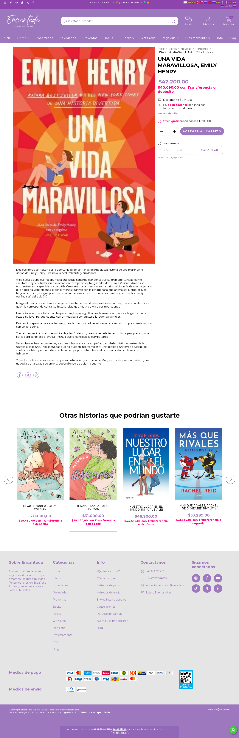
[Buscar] (173, 21)
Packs (127, 38)
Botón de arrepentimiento (97, 712)
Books (109, 38)
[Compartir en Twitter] (28, 376)
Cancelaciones (106, 606)
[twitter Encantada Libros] (28, 2)
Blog (232, 38)
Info (220, 38)
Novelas (186, 48)
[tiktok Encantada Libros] (22, 2)
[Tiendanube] (218, 710)
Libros (22, 38)
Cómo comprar (106, 578)
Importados (44, 38)
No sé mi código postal (170, 157)
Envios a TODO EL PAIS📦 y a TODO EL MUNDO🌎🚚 (119, 2)
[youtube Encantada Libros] (17, 2)
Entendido (119, 733)
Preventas (89, 38)
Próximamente (196, 38)
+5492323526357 (156, 578)
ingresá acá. (69, 712)
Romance (201, 48)
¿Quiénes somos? (108, 571)
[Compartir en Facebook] (20, 376)
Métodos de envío (108, 592)
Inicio (7, 38)
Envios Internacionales (111, 599)
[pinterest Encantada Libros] (33, 2)
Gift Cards (148, 38)
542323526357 (155, 571)
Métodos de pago (108, 585)
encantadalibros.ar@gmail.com (166, 585)
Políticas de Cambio (109, 613)
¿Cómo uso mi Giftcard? (112, 621)
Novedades (67, 38)
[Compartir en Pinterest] (36, 376)
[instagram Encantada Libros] (5, 2)
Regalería (169, 38)
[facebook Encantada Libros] (11, 2)
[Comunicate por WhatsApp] (233, 730)
